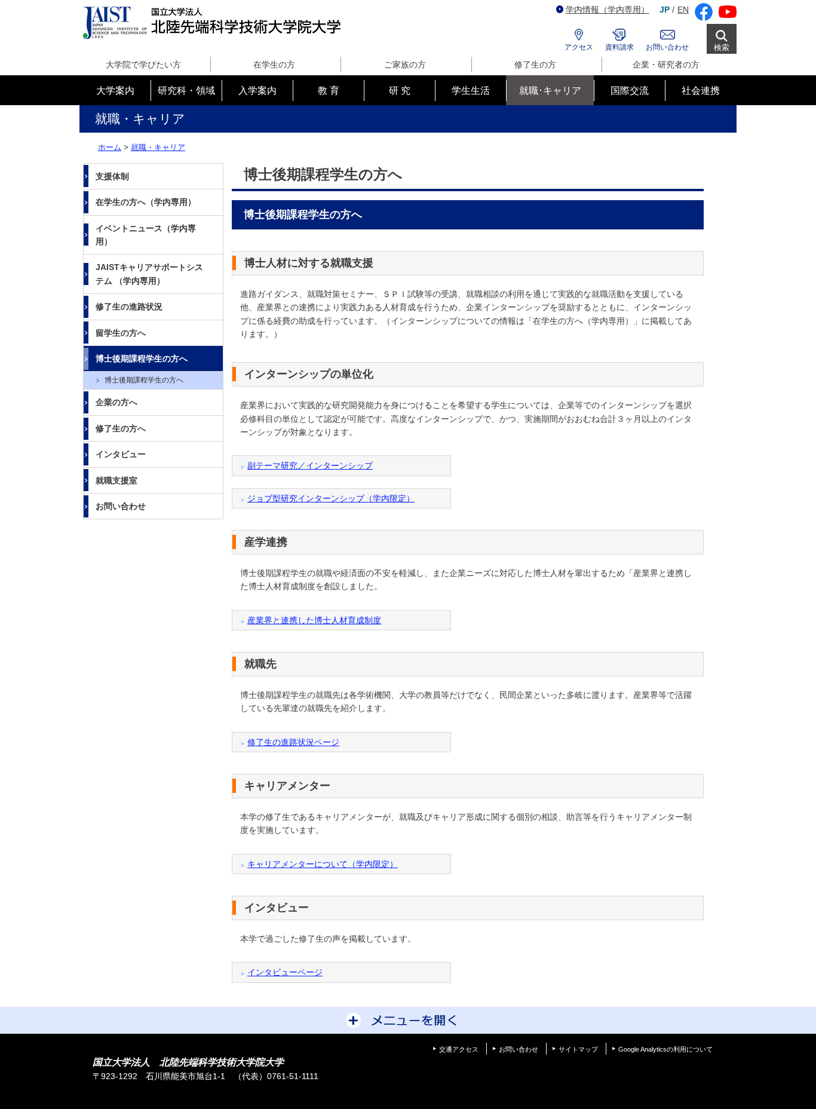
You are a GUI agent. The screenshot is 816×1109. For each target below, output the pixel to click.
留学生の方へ (121, 333)
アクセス (579, 47)
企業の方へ (116, 402)
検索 (721, 47)
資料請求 (619, 47)
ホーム (109, 147)
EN (683, 9)
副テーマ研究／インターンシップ (310, 465)
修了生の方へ (121, 428)
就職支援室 (116, 480)
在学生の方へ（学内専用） (146, 202)
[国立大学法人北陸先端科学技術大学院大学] (214, 23)
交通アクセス (458, 1049)
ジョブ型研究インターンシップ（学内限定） (331, 498)
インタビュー (121, 454)
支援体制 (112, 176)
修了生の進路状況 (129, 306)
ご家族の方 (405, 64)
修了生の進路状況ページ (293, 742)
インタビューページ (285, 972)
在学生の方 (274, 64)
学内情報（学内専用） (607, 9)
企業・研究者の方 (666, 64)
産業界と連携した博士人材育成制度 (314, 620)
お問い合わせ (667, 47)
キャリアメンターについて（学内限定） (322, 864)
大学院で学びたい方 (143, 64)
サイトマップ (578, 1049)
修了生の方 (535, 64)
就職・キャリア (158, 147)
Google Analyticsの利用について (665, 1049)
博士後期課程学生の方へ (142, 358)
